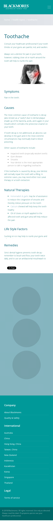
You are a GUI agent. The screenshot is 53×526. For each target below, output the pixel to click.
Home (7, 19)
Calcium (14, 206)
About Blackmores (12, 412)
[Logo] (16, 7)
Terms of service (12, 497)
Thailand (8, 482)
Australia (8, 433)
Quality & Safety (11, 418)
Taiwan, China (10, 449)
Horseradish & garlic (19, 196)
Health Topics (19, 19)
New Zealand (10, 455)
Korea (7, 471)
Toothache (32, 19)
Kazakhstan (9, 466)
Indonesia (9, 460)
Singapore (9, 477)
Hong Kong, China (12, 444)
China (7, 438)
